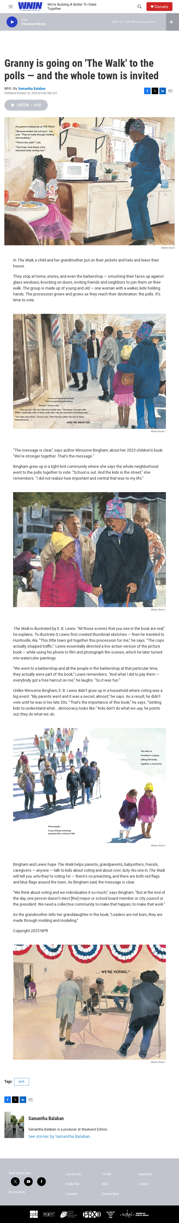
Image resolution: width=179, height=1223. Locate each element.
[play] (12, 22)
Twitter (143, 1184)
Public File (72, 1184)
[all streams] (172, 22)
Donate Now (110, 1194)
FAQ (105, 1184)
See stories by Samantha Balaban (59, 1136)
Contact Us (73, 1174)
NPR (21, 1081)
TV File (106, 1174)
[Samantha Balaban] (14, 1125)
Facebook (144, 1174)
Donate (161, 6)
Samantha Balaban (31, 88)
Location (72, 1194)
